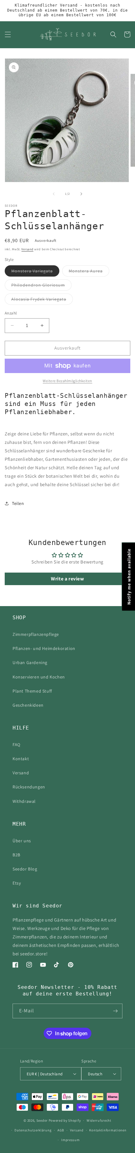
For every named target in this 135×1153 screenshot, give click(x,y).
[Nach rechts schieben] (81, 194)
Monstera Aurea (89, 272)
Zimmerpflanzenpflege (36, 634)
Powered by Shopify (65, 1120)
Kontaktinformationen (107, 1130)
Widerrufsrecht (99, 1120)
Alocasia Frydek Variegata (42, 300)
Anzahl (11, 313)
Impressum (70, 1140)
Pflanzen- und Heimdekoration (44, 648)
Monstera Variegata (35, 272)
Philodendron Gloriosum (41, 286)
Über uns (22, 841)
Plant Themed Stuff (32, 691)
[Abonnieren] (115, 1011)
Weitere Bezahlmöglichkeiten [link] (67, 380)
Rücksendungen (29, 787)
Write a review (67, 578)
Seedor (42, 1120)
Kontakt (21, 758)
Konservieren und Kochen (39, 677)
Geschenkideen (28, 705)
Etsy (17, 883)
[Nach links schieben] (54, 194)
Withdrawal (24, 801)
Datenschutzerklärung (32, 1130)
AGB (60, 1130)
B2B (16, 855)
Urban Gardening (30, 662)
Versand (27, 249)
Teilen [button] (18, 503)
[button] (8, 34)
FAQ (16, 744)
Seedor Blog (25, 869)
